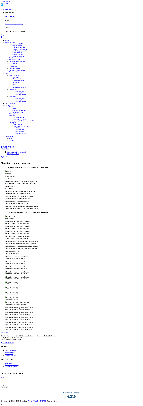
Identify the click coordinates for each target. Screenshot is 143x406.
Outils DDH (8, 73)
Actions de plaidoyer (15, 128)
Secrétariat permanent (19, 51)
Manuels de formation (19, 79)
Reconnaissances (14, 135)
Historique (12, 58)
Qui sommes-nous (10, 42)
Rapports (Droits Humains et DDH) (23, 121)
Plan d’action (13, 63)
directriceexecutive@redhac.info (16, 152)
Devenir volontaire (6, 9)
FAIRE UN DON (8, 147)
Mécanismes (12, 89)
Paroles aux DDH (17, 112)
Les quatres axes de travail (17, 61)
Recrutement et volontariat (17, 70)
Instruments (12, 96)
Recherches (16, 86)
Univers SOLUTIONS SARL (37, 401)
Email (2, 385)
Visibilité (7, 105)
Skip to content (5, 1)
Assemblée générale (18, 47)
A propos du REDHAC (16, 44)
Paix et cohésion (10, 103)
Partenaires (12, 65)
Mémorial (11, 142)
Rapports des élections (19, 119)
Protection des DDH (15, 75)
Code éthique (13, 66)
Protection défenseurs (19, 87)
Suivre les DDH (10, 137)
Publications (12, 116)
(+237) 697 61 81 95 (13, 154)
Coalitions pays (17, 52)
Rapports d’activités (18, 117)
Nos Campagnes (17, 124)
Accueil (7, 40)
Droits (10, 138)
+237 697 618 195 (9, 16)
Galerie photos (13, 114)
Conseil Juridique (17, 54)
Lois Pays (15, 77)
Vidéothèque (12, 107)
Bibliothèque (9, 363)
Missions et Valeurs (14, 59)
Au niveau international (19, 94)
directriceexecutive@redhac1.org (14, 24)
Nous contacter (13, 72)
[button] (1, 404)
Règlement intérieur (15, 68)
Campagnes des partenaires (20, 126)
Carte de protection (18, 80)
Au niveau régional (18, 93)
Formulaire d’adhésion (11, 365)
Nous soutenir (9, 354)
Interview (15, 108)
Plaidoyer (15, 84)
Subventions (16, 82)
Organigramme (17, 45)
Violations (12, 140)
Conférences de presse (19, 110)
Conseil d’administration (19, 49)
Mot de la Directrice (18, 56)
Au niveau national (18, 91)
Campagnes (12, 123)
